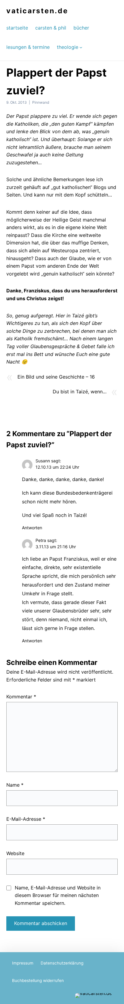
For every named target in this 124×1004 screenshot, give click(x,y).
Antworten (32, 527)
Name (14, 785)
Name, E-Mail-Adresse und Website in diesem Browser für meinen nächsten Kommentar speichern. (58, 895)
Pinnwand (40, 102)
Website (15, 853)
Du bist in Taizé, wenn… (80, 392)
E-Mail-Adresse (25, 819)
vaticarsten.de (37, 11)
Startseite (17, 28)
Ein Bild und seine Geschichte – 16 (56, 377)
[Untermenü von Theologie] (80, 47)
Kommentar (21, 697)
